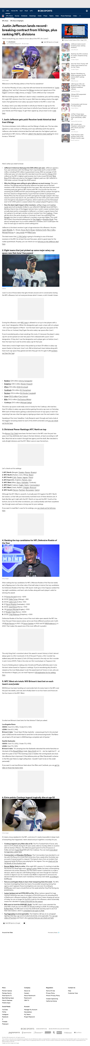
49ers (6, 387)
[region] (75, 31)
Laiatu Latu (13, 602)
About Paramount (29, 995)
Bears (31, 475)
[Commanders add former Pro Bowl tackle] (66, 107)
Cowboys (49, 213)
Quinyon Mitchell (12, 609)
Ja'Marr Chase (41, 205)
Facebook (5, 1017)
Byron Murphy (11, 604)
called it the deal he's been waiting (40, 134)
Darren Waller (9, 866)
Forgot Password (29, 1017)
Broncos (33, 488)
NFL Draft (28, 905)
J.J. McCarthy (21, 237)
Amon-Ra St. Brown (28, 230)
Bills (5, 400)
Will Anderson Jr (50, 624)
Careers (26, 993)
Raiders (7, 381)
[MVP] (59, 1032)
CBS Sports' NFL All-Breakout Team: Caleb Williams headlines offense (78, 86)
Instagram (5, 1014)
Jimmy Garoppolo (25, 381)
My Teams (27, 1014)
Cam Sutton (23, 396)
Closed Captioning (52, 999)
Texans (19, 477)
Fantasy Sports (7, 993)
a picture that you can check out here (41, 918)
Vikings (31, 90)
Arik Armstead (22, 387)
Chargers (26, 488)
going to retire (32, 869)
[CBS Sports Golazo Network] (59, 1028)
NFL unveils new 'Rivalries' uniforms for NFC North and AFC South (78, 126)
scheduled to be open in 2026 (33, 911)
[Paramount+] (38, 1032)
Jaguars (25, 477)
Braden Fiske (10, 612)
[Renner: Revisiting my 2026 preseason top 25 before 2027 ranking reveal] (66, 77)
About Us (27, 991)
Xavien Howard (26, 384)
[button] (3, 11)
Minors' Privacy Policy (53, 995)
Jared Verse (13, 607)
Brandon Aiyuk (48, 219)
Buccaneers (30, 490)
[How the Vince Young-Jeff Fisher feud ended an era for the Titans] (66, 67)
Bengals (7, 217)
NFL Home (5, 21)
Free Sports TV (7, 995)
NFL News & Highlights (17, 21)
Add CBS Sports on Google (51, 42)
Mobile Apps (6, 1003)
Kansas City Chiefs (11, 434)
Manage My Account (30, 1010)
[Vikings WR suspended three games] (66, 98)
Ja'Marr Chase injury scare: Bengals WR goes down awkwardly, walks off (78, 116)
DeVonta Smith (41, 230)
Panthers (22, 490)
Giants (26, 485)
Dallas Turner (13, 599)
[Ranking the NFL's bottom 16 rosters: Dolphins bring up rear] (66, 57)
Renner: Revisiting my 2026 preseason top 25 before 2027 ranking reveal (78, 76)
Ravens (27, 472)
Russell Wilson (18, 751)
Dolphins (7, 384)
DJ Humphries (25, 390)
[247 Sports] (14, 1032)
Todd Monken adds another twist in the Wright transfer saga (77, 136)
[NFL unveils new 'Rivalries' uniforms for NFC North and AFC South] (66, 128)
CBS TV (26, 1000)
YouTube (5, 1010)
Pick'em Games (7, 991)
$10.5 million (13, 396)
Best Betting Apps (8, 998)
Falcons (15, 490)
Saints (37, 490)
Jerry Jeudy (20, 233)
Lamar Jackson (9, 893)
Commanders (34, 485)
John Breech (11, 42)
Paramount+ (28, 998)
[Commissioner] (49, 1032)
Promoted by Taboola (52, 932)
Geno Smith (32, 751)
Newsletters (28, 1012)
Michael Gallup (26, 403)
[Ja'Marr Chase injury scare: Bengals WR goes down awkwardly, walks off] (66, 117)
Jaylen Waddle (7, 230)
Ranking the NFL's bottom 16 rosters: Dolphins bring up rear (79, 55)
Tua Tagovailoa (9, 914)
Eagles (21, 485)
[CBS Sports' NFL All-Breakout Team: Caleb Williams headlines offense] (66, 87)
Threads (4, 1021)
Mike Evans (32, 233)
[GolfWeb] (78, 1033)
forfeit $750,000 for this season (31, 902)
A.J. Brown (49, 174)
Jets (29, 480)
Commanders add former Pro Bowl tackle (79, 105)
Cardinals (7, 390)
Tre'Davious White (24, 400)
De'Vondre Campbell (27, 393)
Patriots (24, 480)
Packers (7, 393)
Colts (14, 477)
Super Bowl (19, 850)
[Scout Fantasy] (68, 1032)
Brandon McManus (24, 855)
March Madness (7, 1000)
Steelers (21, 472)
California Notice (51, 1001)
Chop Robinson (14, 614)
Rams (19, 483)
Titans (30, 477)
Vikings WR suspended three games (78, 95)
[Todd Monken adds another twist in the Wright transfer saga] (66, 138)
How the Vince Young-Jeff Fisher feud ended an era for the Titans (79, 65)
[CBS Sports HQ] (41, 1028)
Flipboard (5, 1024)
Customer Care (73, 993)
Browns (33, 472)
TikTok (4, 1012)
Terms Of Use (50, 991)
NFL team (24, 323)
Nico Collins (51, 230)
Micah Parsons (9, 624)
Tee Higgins (37, 219)
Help (69, 991)
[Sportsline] (26, 1032)
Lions (6, 396)
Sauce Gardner (28, 624)
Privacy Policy (50, 993)
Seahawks (24, 483)
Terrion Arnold (11, 597)
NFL (17, 93)
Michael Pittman (8, 233)
